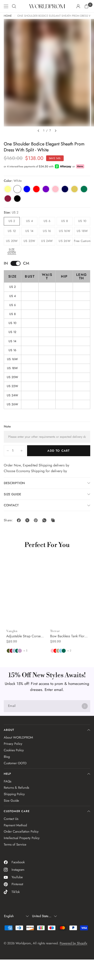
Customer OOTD (15, 763)
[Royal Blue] (27, 189)
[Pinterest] (37, 520)
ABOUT (9, 730)
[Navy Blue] (65, 189)
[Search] (14, 6)
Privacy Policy (13, 743)
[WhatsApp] (45, 520)
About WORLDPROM (18, 737)
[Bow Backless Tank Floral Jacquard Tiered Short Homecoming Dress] (69, 595)
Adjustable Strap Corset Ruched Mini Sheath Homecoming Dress (23, 636)
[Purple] (46, 189)
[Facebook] (20, 520)
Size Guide (12, 251)
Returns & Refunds (16, 787)
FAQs (7, 781)
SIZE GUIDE (12, 494)
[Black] (17, 199)
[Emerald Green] (84, 189)
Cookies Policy (14, 750)
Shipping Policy (14, 794)
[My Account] (78, 6)
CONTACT (11, 505)
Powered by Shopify (73, 943)
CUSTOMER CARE (17, 811)
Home (8, 15)
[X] (28, 520)
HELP (7, 774)
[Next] (55, 130)
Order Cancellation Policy (21, 831)
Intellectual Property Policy (22, 838)
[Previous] (38, 130)
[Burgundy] (8, 199)
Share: (8, 520)
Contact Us (11, 818)
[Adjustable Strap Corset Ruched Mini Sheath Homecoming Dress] (25, 595)
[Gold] (74, 189)
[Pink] (55, 189)
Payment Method (15, 825)
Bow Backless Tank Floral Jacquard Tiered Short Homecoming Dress (68, 636)
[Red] (36, 189)
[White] (17, 189)
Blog (7, 756)
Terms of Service (15, 844)
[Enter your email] (85, 706)
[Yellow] (8, 189)
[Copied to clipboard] (54, 520)
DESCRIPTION (14, 483)
